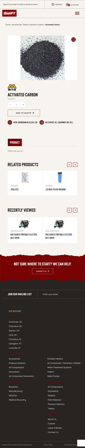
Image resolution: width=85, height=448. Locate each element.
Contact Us (41, 271)
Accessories (17, 24)
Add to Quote (23, 113)
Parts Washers (54, 399)
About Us (52, 419)
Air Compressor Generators (21, 376)
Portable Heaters (55, 358)
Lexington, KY (15, 343)
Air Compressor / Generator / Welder (64, 363)
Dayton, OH (14, 330)
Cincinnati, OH (15, 321)
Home (8, 24)
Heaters (51, 395)
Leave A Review (55, 428)
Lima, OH (13, 335)
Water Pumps (53, 376)
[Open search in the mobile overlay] (22, 4)
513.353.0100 (15, 311)
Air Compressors (16, 367)
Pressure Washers (17, 363)
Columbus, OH (15, 326)
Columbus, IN (15, 339)
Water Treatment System (33, 24)
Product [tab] (15, 142)
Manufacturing (15, 391)
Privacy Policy (48, 445)
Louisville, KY (15, 348)
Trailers (50, 371)
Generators (14, 371)
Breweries (13, 386)
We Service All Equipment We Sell (59, 122)
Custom (51, 423)
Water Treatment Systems (59, 367)
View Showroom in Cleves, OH (25, 122)
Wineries (13, 395)
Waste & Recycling (17, 399)
